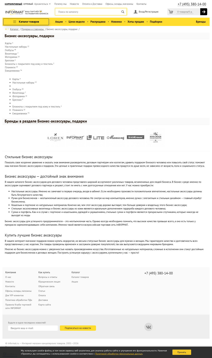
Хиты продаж (136, 21)
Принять (181, 352)
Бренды (201, 21)
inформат (27, 12)
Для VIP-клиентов (14, 295)
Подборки (156, 21)
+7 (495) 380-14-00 (192, 4)
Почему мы (60, 3)
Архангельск (41, 3)
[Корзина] (170, 11)
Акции (59, 21)
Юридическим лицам (49, 281)
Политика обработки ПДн (18, 299)
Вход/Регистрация (148, 11)
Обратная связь (46, 286)
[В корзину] (203, 11)
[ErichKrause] (135, 137)
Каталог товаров (80, 277)
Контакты (141, 3)
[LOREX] (55, 137)
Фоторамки (12, 57)
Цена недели (77, 21)
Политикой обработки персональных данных (118, 353)
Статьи (41, 290)
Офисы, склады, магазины (119, 3)
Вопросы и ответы (47, 277)
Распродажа (97, 21)
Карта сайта (44, 304)
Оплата (42, 295)
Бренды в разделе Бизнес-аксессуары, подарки (46, 121)
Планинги (11, 67)
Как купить (44, 272)
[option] (56, 138)
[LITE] (95, 137)
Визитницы (11, 53)
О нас (8, 277)
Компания (10, 272)
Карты (9, 43)
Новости (74, 3)
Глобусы (10, 50)
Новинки (116, 21)
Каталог (76, 272)
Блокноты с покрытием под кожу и (29, 63)
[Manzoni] (115, 137)
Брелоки (10, 60)
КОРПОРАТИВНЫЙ (13, 4)
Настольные (17, 46)
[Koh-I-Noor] (155, 137)
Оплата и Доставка (92, 3)
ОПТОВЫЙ (28, 4)
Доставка (43, 299)
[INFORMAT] (75, 137)
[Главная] (7, 29)
